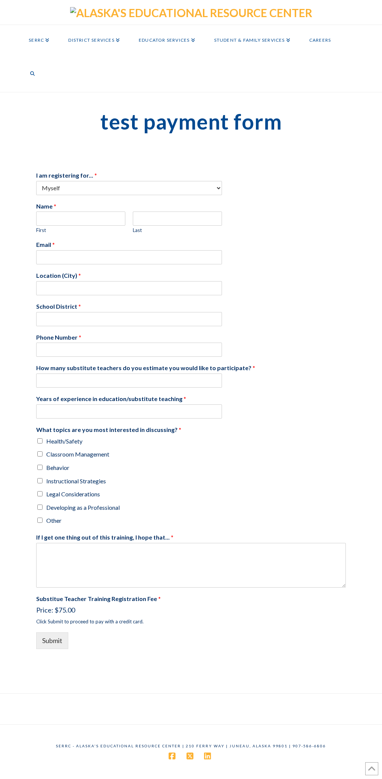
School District (58, 306)
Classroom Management (77, 454)
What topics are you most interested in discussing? (108, 429)
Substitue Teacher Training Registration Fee (98, 598)
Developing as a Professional (83, 507)
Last (137, 230)
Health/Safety (64, 441)
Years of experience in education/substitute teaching (111, 398)
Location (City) (58, 275)
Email (45, 244)
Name (46, 206)
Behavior (57, 467)
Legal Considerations (73, 493)
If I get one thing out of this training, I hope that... (104, 537)
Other (54, 520)
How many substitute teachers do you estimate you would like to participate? (145, 367)
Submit (52, 640)
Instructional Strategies (76, 480)
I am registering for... (66, 175)
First (41, 230)
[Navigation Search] (32, 75)
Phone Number (58, 337)
